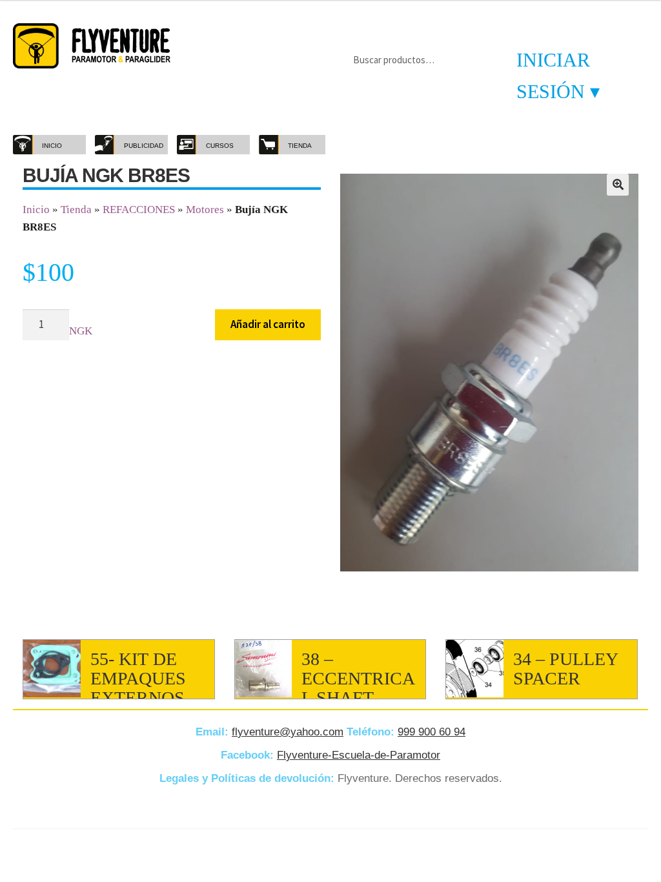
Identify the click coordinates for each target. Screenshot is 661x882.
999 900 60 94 (431, 732)
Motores (205, 209)
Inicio (36, 209)
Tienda (76, 209)
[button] (618, 185)
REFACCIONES (139, 209)
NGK (80, 331)
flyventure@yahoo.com (287, 732)
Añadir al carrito (267, 324)
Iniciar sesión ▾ (558, 75)
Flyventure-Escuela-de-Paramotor (358, 755)
